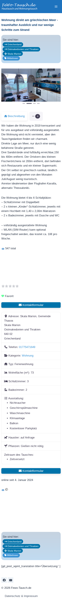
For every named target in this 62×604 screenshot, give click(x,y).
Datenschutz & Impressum (21, 596)
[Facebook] (4, 580)
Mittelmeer (12, 58)
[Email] (10, 580)
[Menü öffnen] (56, 6)
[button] (5, 87)
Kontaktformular (32, 305)
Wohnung (27, 355)
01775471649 (27, 347)
